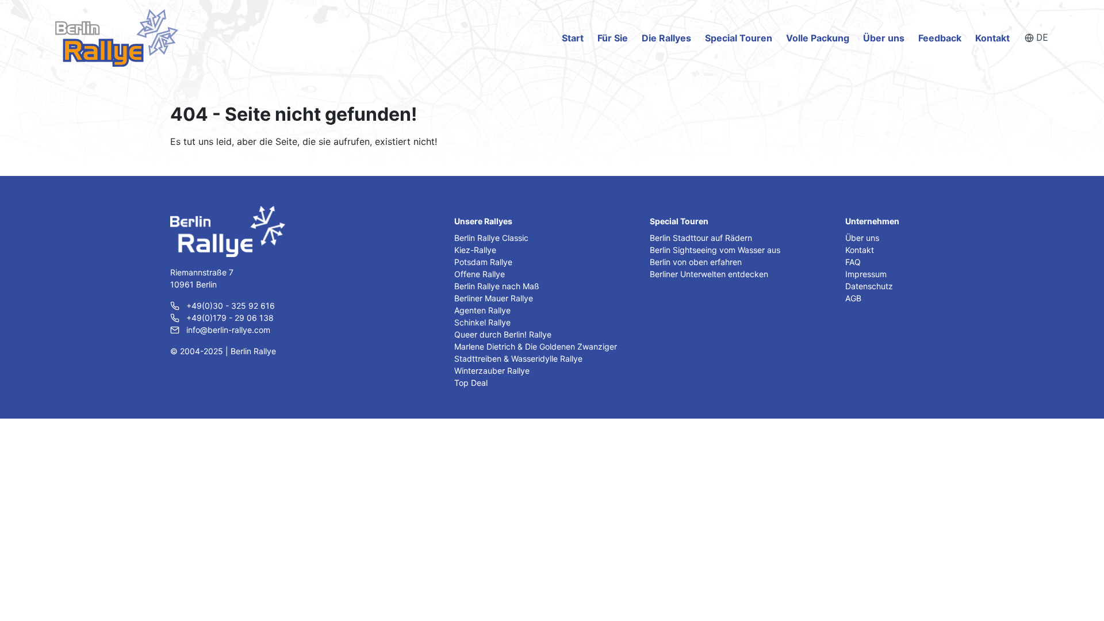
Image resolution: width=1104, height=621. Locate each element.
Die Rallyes (666, 38)
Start (573, 38)
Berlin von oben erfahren (696, 262)
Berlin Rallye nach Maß (496, 286)
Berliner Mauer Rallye (493, 298)
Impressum (866, 274)
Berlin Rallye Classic (491, 238)
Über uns (883, 38)
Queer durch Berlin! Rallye (502, 334)
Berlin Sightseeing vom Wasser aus (715, 250)
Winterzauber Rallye (492, 370)
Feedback (939, 38)
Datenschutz (869, 286)
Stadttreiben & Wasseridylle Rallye (518, 358)
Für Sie (612, 38)
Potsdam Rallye (483, 262)
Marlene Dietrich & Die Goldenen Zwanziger (535, 346)
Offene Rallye (479, 274)
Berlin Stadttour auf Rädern (701, 238)
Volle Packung (817, 38)
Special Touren (738, 38)
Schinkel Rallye (482, 322)
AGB (853, 298)
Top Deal (471, 383)
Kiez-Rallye (475, 250)
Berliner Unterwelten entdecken (709, 274)
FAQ (853, 262)
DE (1042, 37)
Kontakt (992, 38)
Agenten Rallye (482, 310)
